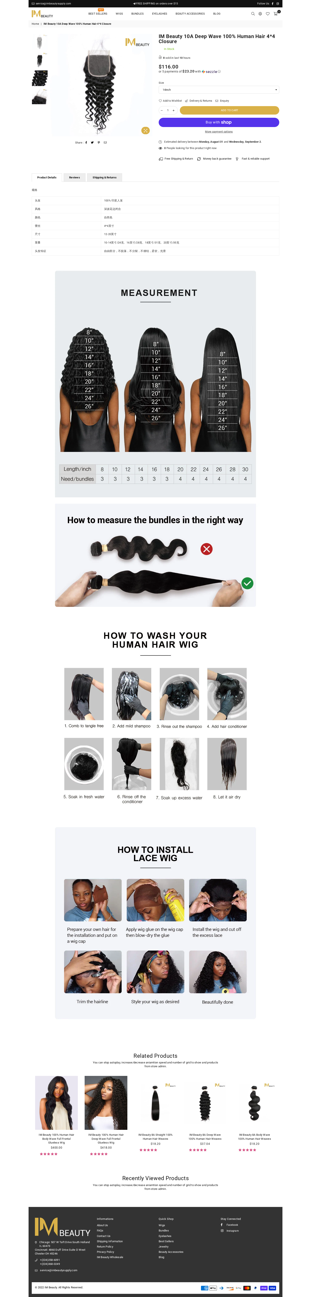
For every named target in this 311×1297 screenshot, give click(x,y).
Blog (216, 13)
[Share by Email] (105, 142)
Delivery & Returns (200, 100)
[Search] (253, 14)
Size (161, 82)
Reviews (74, 177)
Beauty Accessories (190, 13)
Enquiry (224, 100)
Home (35, 23)
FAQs (100, 1230)
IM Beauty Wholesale (110, 1257)
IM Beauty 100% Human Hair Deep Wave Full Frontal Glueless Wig (106, 1138)
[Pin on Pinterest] (99, 142)
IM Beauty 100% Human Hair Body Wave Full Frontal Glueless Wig (56, 1138)
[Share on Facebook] (86, 142)
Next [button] (148, 85)
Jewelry (163, 1246)
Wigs (119, 13)
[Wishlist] (267, 14)
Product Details (46, 177)
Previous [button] (53, 85)
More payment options (219, 131)
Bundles (137, 13)
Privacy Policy (105, 1251)
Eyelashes (159, 13)
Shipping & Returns (105, 177)
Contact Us (104, 1236)
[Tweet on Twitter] (92, 142)
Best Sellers (97, 12)
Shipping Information (110, 1241)
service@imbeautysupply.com (53, 3)
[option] (101, 85)
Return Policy (105, 1246)
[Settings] (260, 14)
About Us (102, 1225)
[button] (219, 71)
